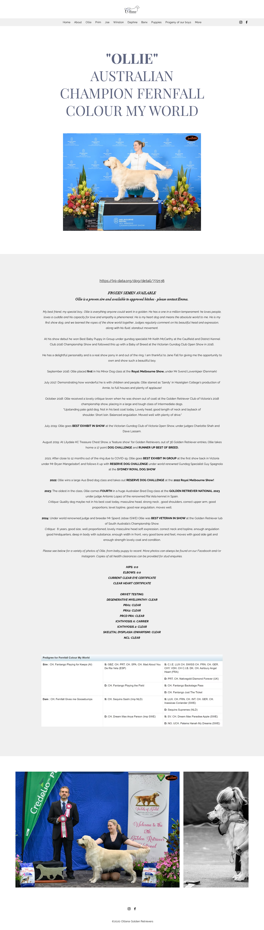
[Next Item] (242, 829)
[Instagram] (241, 22)
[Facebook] (247, 22)
